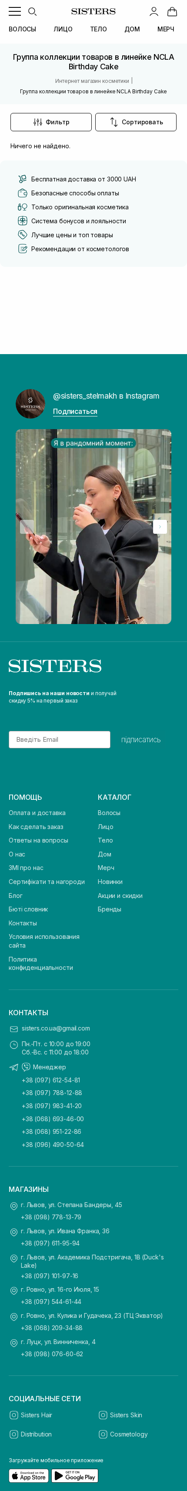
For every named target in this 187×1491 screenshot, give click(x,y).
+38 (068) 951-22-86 (51, 1131)
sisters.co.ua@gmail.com (56, 1028)
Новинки (110, 881)
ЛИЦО (62, 29)
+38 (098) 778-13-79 (51, 1217)
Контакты (23, 923)
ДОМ (132, 29)
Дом (104, 854)
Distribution (36, 1434)
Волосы (109, 812)
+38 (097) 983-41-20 (52, 1105)
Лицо (105, 826)
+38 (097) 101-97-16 (49, 1275)
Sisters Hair (36, 1415)
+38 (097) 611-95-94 (50, 1243)
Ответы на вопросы (38, 840)
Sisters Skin (126, 1415)
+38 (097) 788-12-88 (52, 1092)
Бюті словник (28, 909)
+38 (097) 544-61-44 (51, 1301)
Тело (105, 840)
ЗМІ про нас (26, 867)
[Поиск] (32, 11)
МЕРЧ (165, 29)
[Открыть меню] (15, 11)
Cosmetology (128, 1434)
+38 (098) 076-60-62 (52, 1354)
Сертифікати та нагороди (47, 881)
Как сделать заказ (36, 826)
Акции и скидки (120, 895)
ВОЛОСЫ (22, 29)
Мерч (106, 867)
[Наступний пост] (160, 527)
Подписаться (75, 411)
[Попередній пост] (27, 527)
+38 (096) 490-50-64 (53, 1144)
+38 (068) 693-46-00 (53, 1119)
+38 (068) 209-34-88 (52, 1327)
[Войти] (154, 11)
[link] (172, 11)
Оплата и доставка (37, 812)
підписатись (141, 739)
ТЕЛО (98, 29)
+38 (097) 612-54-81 (51, 1080)
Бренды (109, 909)
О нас (17, 854)
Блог (15, 895)
